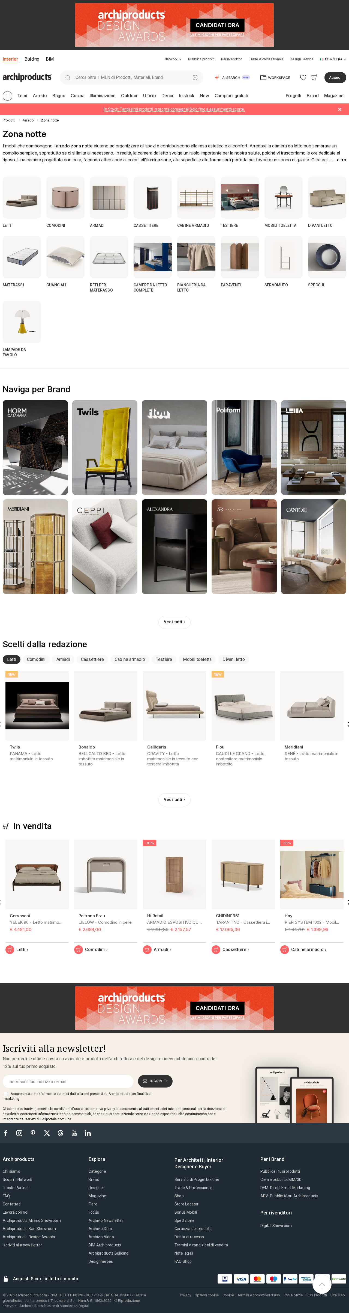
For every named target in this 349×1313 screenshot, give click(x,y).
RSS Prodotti (316, 1295)
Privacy (185, 1295)
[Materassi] (22, 257)
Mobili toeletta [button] (197, 659)
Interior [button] (10, 59)
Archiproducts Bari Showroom (29, 1228)
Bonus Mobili (185, 1212)
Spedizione (184, 1220)
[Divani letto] (327, 198)
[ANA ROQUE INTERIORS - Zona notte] (244, 546)
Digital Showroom (276, 1225)
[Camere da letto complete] (153, 257)
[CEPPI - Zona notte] (104, 546)
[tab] (180, 59)
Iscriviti (159, 1081)
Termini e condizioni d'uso (258, 1295)
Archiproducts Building (108, 1253)
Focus (94, 1212)
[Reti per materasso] (109, 257)
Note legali (183, 1253)
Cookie (228, 1295)
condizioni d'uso (67, 1109)
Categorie (97, 1171)
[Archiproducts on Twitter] (47, 1132)
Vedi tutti (173, 622)
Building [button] (32, 59)
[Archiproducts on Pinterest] (33, 1132)
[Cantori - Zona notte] (313, 546)
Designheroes (101, 1261)
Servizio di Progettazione (196, 1179)
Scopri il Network (17, 1179)
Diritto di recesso (189, 1237)
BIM (50, 59)
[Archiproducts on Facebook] (8, 1132)
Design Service (302, 59)
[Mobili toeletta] (283, 198)
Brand (94, 1179)
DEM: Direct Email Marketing (285, 1188)
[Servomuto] (283, 257)
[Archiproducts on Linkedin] (88, 1132)
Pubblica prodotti (201, 59)
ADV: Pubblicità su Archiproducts (289, 1196)
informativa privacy (100, 1109)
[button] (173, 59)
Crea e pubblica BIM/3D (281, 1179)
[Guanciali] (65, 257)
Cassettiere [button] (92, 659)
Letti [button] (11, 659)
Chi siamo (11, 1171)
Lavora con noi (15, 1212)
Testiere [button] (164, 659)
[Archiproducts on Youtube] (75, 1132)
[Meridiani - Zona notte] (35, 546)
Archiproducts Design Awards (29, 1237)
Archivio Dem (100, 1228)
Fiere (93, 1204)
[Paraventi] (240, 257)
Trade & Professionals (266, 59)
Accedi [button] (335, 77)
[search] (67, 77)
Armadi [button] (63, 659)
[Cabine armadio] (196, 198)
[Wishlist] (303, 77)
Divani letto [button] (233, 659)
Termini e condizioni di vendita (201, 1245)
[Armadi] (109, 198)
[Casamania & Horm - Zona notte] (35, 447)
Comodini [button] (36, 659)
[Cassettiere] (153, 198)
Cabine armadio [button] (130, 659)
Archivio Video (101, 1237)
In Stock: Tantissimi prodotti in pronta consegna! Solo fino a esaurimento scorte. (174, 109)
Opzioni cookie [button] (207, 1295)
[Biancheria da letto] (196, 257)
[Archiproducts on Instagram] (20, 1132)
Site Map (337, 1295)
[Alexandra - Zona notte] (174, 546)
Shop (179, 1196)
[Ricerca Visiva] (195, 77)
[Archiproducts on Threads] (61, 1132)
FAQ (6, 1196)
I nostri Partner (16, 1188)
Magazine (97, 1196)
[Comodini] (65, 198)
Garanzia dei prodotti (193, 1228)
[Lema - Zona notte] (313, 447)
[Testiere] (240, 198)
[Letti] (22, 198)
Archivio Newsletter (106, 1220)
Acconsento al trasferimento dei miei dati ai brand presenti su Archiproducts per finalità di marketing (77, 1096)
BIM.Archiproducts (105, 1245)
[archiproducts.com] (27, 77)
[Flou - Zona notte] (174, 447)
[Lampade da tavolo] (22, 322)
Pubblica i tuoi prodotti (280, 1171)
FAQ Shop (183, 1261)
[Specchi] (327, 257)
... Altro (339, 159)
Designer (96, 1188)
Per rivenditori (231, 59)
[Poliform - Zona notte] (244, 447)
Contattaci (12, 1204)
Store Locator (186, 1204)
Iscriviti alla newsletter (22, 1245)
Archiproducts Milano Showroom (32, 1220)
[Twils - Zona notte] (104, 447)
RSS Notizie (293, 1295)
